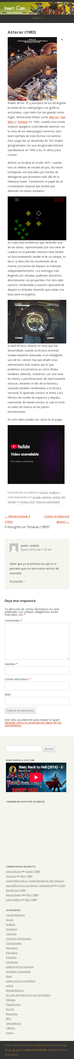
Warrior (54, 117)
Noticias (10, 999)
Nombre (11, 664)
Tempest (22, 122)
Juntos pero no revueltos (21, 981)
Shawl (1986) (32, 871)
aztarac (46, 497)
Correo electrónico (18, 679)
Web (7, 694)
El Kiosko (11, 957)
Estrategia (12, 962)
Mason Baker (14, 895)
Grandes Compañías (18, 971)
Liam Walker (13, 899)
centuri (56, 497)
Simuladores (13, 1023)
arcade (36, 497)
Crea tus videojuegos (18, 938)
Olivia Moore (13, 871)
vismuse (11, 876)
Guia (9, 976)
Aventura (11, 929)
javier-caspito (30, 545)
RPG (8, 1018)
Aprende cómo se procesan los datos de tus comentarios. (33, 724)
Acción (44, 492)
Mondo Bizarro (15, 990)
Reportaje (12, 1014)
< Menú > (37, 18)
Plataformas (13, 1004)
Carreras (11, 934)
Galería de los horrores (20, 967)
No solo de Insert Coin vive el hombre (28, 995)
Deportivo (12, 948)
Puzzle (10, 1009)
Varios (10, 1032)
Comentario (13, 620)
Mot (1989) (26, 876)
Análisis (53, 492)
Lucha (9, 985)
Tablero (10, 1028)
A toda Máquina (15, 915)
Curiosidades (14, 943)
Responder (16, 581)
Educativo (12, 952)
